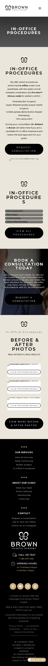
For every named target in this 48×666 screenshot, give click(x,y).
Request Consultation (24, 149)
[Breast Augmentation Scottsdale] (23, 397)
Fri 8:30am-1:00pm (25, 570)
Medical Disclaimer (24, 632)
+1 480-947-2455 (26, 559)
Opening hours (27, 563)
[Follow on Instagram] (28, 586)
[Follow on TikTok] (35, 586)
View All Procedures (24, 233)
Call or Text (27, 555)
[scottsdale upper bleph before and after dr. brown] (24, 364)
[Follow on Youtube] (20, 586)
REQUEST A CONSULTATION (24, 299)
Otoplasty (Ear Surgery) (24, 101)
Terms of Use (30, 629)
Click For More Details (24, 372)
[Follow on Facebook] (13, 586)
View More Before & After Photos (24, 423)
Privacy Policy (16, 626)
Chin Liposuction (24, 119)
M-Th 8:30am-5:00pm (27, 567)
